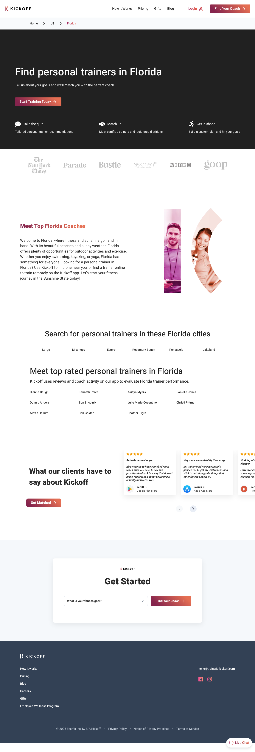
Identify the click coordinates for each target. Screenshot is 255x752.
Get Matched (41, 502)
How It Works (122, 9)
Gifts (157, 9)
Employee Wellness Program (39, 706)
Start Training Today (35, 101)
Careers (25, 691)
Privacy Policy (117, 729)
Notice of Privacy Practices (151, 729)
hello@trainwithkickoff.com (216, 669)
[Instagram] (209, 680)
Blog (170, 9)
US (52, 23)
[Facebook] (200, 680)
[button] (193, 508)
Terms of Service (187, 729)
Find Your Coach (227, 8)
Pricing (143, 9)
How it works (28, 669)
